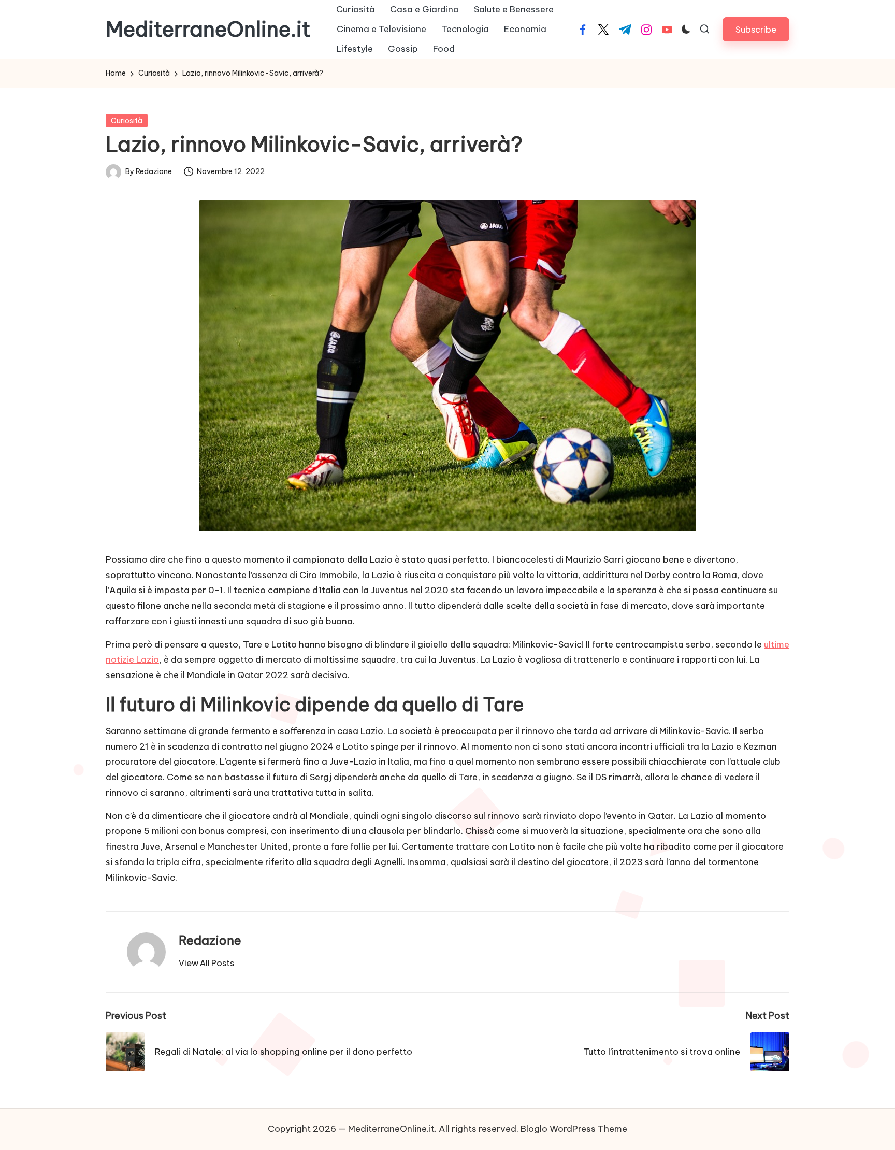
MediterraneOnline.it (208, 29)
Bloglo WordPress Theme (574, 1128)
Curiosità (126, 120)
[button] (756, 29)
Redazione (210, 940)
